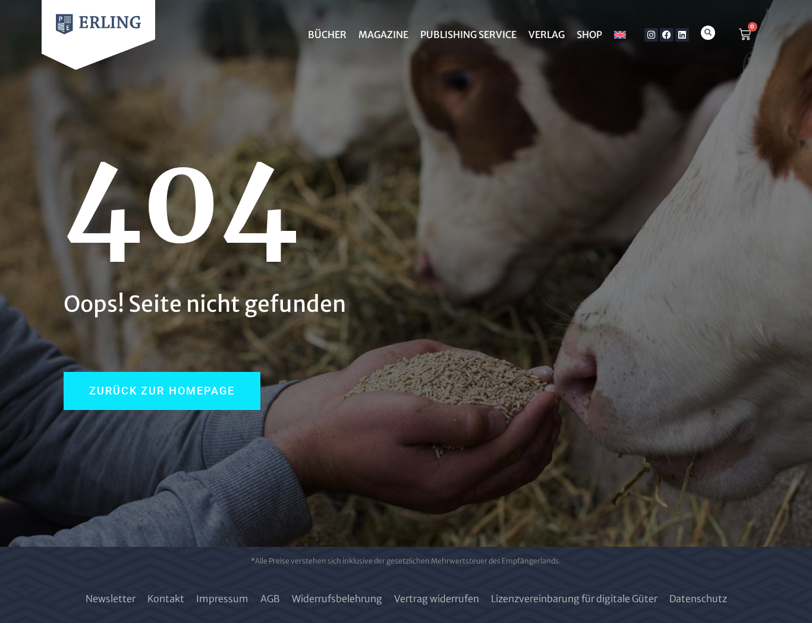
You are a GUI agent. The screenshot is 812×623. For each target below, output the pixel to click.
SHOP (589, 34)
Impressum (222, 599)
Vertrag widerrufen (436, 599)
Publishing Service (468, 34)
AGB (270, 599)
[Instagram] (651, 35)
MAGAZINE (383, 34)
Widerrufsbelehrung (337, 599)
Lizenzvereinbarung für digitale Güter (574, 599)
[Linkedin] (682, 35)
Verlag (546, 34)
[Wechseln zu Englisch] (620, 34)
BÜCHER (327, 34)
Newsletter (111, 599)
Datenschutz (698, 599)
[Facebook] (666, 35)
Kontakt (165, 599)
